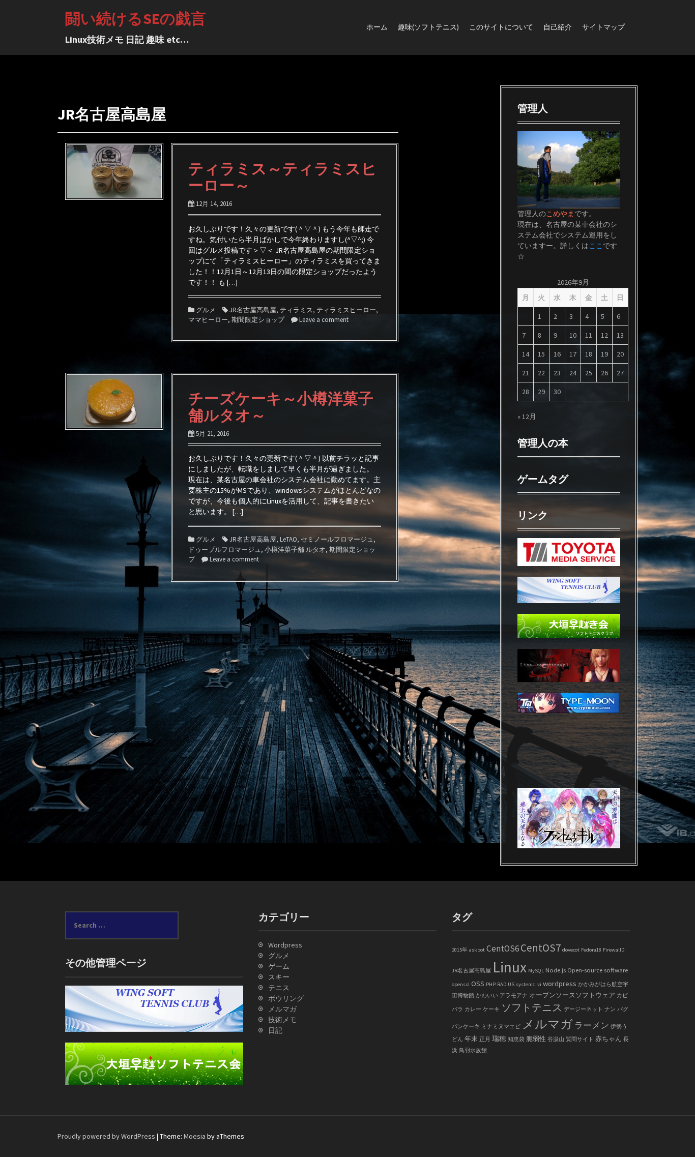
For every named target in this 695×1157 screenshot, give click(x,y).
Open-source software (597, 970)
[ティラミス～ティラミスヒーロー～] (114, 170)
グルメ (206, 310)
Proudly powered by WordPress (106, 1136)
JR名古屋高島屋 (252, 310)
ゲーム (278, 966)
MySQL (536, 970)
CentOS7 (540, 948)
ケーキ (491, 1009)
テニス (278, 987)
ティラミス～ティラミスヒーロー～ (282, 177)
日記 (275, 1030)
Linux (510, 967)
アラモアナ (514, 995)
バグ (622, 1009)
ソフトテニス (531, 1007)
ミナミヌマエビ (500, 1026)
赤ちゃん (608, 1038)
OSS (477, 983)
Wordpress (285, 945)
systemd (526, 984)
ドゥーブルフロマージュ (224, 549)
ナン (610, 1009)
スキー (278, 977)
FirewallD (613, 949)
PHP (491, 984)
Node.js (555, 970)
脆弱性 (536, 1038)
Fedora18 (591, 949)
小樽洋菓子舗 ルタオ (295, 549)
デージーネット (583, 1009)
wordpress (559, 983)
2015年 (460, 949)
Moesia (195, 1136)
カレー (473, 1009)
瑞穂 (499, 1038)
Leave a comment (324, 319)
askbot (477, 949)
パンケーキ (466, 1026)
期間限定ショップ (257, 319)
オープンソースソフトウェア (572, 995)
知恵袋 (516, 1039)
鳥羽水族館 (473, 1050)
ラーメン (591, 1025)
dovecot (571, 949)
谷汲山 (555, 1039)
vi (539, 984)
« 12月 (526, 416)
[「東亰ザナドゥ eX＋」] (525, 771)
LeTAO (288, 539)
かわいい (487, 995)
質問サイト (580, 1039)
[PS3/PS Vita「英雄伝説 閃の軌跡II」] (525, 739)
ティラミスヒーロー (346, 310)
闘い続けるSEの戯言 (135, 18)
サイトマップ (603, 27)
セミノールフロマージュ (337, 539)
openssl (461, 984)
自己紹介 (557, 27)
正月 (484, 1039)
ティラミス (296, 310)
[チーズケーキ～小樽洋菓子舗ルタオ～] (114, 400)
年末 (471, 1038)
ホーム (377, 27)
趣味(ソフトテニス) (428, 27)
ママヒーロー (208, 319)
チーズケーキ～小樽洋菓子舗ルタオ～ (280, 407)
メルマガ (282, 1009)
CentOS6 (502, 948)
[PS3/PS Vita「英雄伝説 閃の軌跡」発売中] (525, 728)
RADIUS (505, 984)
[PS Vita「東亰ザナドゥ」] (525, 760)
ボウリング (286, 998)
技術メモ (282, 1019)
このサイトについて (501, 27)
